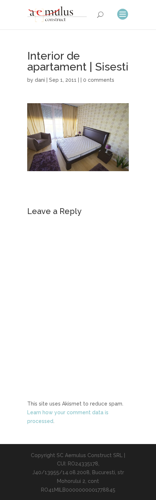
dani (40, 80)
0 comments (98, 80)
